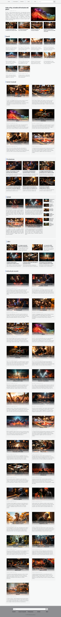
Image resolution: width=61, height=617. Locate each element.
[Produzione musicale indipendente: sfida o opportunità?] (47, 181)
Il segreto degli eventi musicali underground (43, 402)
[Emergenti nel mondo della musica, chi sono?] (15, 204)
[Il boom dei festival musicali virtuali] (18, 422)
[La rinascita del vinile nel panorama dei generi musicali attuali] (43, 138)
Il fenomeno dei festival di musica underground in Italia (11, 44)
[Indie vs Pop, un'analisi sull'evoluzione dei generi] (43, 14)
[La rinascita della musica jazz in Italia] (18, 138)
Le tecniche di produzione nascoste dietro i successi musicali (29, 172)
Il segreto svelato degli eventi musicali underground (37, 57)
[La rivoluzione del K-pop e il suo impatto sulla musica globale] (18, 91)
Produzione (22, 1)
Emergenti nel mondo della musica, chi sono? (17, 284)
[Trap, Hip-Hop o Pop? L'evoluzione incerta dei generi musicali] (34, 223)
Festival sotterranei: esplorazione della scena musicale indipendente (13, 264)
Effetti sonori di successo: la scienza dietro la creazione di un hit (30, 188)
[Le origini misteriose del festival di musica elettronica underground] (46, 214)
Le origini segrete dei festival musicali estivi (18, 402)
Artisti (28, 1)
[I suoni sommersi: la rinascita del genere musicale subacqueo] (46, 224)
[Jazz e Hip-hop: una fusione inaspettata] (43, 494)
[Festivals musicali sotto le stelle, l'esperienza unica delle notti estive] (49, 25)
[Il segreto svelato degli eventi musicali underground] (43, 469)
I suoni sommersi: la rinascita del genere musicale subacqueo (51, 225)
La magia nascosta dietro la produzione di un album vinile (11, 30)
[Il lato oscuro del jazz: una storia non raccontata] (43, 115)
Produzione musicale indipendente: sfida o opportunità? (44, 188)
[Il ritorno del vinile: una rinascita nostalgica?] (37, 25)
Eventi (9, 1)
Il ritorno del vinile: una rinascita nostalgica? (35, 30)
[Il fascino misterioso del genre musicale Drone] (30, 256)
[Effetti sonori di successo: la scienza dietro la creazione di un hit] (30, 181)
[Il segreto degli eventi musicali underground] (43, 398)
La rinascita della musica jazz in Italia (17, 142)
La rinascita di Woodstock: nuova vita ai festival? (23, 30)
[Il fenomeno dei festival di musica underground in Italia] (46, 200)
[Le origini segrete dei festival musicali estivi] (18, 398)
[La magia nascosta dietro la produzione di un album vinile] (11, 25)
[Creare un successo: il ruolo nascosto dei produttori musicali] (14, 165)
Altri (35, 1)
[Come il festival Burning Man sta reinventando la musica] (18, 518)
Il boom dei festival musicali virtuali (18, 426)
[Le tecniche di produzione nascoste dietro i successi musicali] (30, 165)
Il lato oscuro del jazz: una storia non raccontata (51, 219)
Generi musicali (15, 1)
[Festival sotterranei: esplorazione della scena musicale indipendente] (34, 204)
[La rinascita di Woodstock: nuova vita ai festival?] (24, 25)
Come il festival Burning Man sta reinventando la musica (49, 57)
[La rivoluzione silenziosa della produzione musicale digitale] (14, 181)
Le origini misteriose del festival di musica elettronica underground (51, 215)
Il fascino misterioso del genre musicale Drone (17, 473)
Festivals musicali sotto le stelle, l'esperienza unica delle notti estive (49, 30)
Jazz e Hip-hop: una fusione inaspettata (43, 497)
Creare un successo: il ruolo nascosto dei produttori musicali (12, 172)
